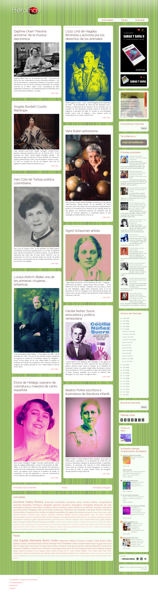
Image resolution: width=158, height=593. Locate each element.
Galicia (49, 546)
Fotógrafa (88, 504)
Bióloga (67, 515)
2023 (124, 326)
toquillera (64, 529)
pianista (57, 504)
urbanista (49, 517)
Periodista (60, 502)
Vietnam (16, 556)
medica (70, 507)
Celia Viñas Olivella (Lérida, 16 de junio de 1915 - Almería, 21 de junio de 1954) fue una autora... (134, 113)
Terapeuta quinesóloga (64, 527)
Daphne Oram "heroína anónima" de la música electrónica (30, 35)
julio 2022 (125, 345)
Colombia (31, 543)
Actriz (79, 502)
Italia (109, 540)
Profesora (37, 504)
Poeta (29, 502)
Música (55, 507)
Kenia (21, 553)
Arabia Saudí (97, 551)
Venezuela (34, 546)
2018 (124, 373)
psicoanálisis (50, 522)
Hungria (108, 548)
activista (17, 504)
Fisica (82, 519)
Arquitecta (48, 507)
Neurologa (57, 524)
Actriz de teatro (97, 515)
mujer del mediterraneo (130, 481)
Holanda (87, 543)
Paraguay (82, 548)
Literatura (28, 517)
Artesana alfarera (61, 522)
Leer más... (55, 93)
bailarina (40, 510)
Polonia (53, 543)
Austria (16, 543)
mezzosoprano (84, 515)
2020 (124, 367)
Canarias (78, 551)
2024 (124, 324)
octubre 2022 (126, 337)
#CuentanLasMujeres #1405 (137, 458)
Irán (104, 543)
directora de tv (32, 529)
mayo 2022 (125, 350)
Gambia (102, 553)
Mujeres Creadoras (48, 515)
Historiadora (38, 507)
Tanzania (82, 553)
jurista (35, 512)
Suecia (45, 543)
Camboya (35, 556)
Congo (97, 553)
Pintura (95, 512)
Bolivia (55, 546)
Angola (93, 553)
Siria (76, 553)
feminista (49, 502)
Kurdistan (92, 556)
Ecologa (22, 524)
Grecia (53, 548)
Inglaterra (22, 551)
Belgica (15, 551)
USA (15, 540)
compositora (105, 502)
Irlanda (33, 548)
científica (42, 512)
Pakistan (72, 553)
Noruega (42, 546)
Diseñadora (82, 510)
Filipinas (84, 551)
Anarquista (88, 512)
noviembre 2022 (127, 334)
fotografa (42, 522)
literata (43, 517)
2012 (124, 389)
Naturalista (36, 517)
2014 (124, 384)
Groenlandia (70, 556)
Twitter (12, 588)
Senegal (60, 551)
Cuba (74, 543)
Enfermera (107, 510)
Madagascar (104, 556)
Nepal (25, 553)
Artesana (108, 517)
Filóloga (56, 517)
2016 (124, 378)
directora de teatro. (86, 527)
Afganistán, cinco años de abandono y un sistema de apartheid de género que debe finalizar (134, 473)
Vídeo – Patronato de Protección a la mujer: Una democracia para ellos (133, 498)
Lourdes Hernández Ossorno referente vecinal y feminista (138, 157)
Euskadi (16, 553)
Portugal (20, 546)
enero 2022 (126, 361)
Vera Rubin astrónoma (81, 131)
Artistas (69, 522)
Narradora (60, 515)
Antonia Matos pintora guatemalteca (136, 249)
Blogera (108, 519)
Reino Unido (50, 540)
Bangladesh (23, 556)
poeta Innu (57, 529)
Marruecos (66, 548)
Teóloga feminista (31, 522)
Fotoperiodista (89, 519)
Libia (42, 553)
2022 (124, 329)
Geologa (27, 524)
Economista (79, 512)
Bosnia (29, 556)
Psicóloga (49, 510)
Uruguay (99, 543)
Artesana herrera (100, 524)
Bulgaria (42, 551)
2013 (124, 386)
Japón (27, 546)
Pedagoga (32, 510)
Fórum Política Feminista (130, 495)
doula (39, 529)
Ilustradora (106, 507)
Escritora (18, 502)
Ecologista (70, 512)
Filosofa (99, 510)
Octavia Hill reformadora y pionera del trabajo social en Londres (137, 280)
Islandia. (47, 553)
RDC (110, 556)
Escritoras (39, 527)
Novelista (27, 504)
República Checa (33, 551)
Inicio (64, 487)
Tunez (90, 551)
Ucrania (75, 548)
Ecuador (89, 540)
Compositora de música (96, 522)
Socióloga (63, 507)
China (39, 548)
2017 (124, 376)
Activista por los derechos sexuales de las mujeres (78, 524)
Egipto (59, 548)
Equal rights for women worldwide (134, 506)
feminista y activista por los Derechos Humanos (61, 519)
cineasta (29, 512)
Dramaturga (58, 510)
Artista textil (75, 517)
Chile (96, 540)
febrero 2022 (126, 359)
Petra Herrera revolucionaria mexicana (137, 235)
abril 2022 (125, 353)
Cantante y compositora (80, 522)
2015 (124, 381)
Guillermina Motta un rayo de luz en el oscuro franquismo (137, 221)
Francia (80, 540)
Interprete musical (48, 524)
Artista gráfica (100, 519)
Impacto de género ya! (130, 522)
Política (94, 502)
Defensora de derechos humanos (88, 507)
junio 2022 (125, 348)
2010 (124, 395)
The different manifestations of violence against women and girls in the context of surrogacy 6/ (138, 512)
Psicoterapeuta (65, 517)
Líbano (52, 553)
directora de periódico (20, 529)
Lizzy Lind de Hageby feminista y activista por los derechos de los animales (84, 35)
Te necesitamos (16, 582)
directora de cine (102, 504)
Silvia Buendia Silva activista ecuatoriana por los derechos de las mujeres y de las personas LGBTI (138, 174)
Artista (86, 502)
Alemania (35, 540)
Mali (57, 553)
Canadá (80, 543)
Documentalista (19, 517)
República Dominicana (102, 546)
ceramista (31, 515)
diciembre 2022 (127, 331)
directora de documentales (102, 527)
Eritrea (63, 556)
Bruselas (37, 553)
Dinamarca (17, 548)
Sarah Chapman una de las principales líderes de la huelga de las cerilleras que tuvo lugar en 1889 (137, 205)
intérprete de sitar (47, 529)
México (73, 540)
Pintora (38, 502)
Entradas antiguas (102, 487)
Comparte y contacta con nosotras (23, 579)
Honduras (63, 546)
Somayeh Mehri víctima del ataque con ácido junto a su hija (138, 189)
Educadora (77, 504)
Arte (75, 510)
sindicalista (68, 510)
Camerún (41, 556)
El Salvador (46, 548)
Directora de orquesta (88, 517)
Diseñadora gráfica (30, 519)
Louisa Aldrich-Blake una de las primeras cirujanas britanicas (34, 280)
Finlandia (66, 543)
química (25, 510)
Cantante (70, 502)
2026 (124, 318)
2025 (124, 321)
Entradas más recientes (24, 487)
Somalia (31, 553)
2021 (124, 365)
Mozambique (63, 553)
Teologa (22, 522)
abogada (47, 504)
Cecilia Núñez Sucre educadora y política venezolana (80, 314)
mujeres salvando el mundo (132, 455)
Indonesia (108, 553)
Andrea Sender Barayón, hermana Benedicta (137, 264)
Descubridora (18, 519)
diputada (41, 519)
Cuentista (108, 515)
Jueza (38, 515)
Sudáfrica (26, 548)
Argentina (64, 540)
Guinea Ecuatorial (80, 556)
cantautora (101, 517)
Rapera (15, 522)
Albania (87, 553)
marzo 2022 (126, 356)
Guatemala (88, 546)
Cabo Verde (107, 551)
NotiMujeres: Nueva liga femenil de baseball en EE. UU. (137, 484)
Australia (80, 546)
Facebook (13, 585)
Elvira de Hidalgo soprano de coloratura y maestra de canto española (35, 386)
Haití (87, 556)
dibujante (91, 510)
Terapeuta (52, 527)
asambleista (76, 527)
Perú (59, 543)
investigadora (18, 507)
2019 (124, 370)
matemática (60, 512)
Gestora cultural (36, 524)
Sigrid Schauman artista (82, 230)
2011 (124, 392)
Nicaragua (71, 546)
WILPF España (127, 470)
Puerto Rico (91, 548)
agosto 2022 (126, 342)
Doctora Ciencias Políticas (27, 527)
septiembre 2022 (127, 340)
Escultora (66, 504)
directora (74, 515)
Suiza (23, 543)
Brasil (103, 540)
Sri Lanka (70, 551)
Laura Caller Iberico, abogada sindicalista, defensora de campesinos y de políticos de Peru (138, 295)
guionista (17, 510)
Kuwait (98, 556)
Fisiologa (46, 527)
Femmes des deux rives (130, 538)
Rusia (39, 543)
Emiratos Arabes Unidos (53, 556)
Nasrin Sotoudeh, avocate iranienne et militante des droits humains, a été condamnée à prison (137, 542)
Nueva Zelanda (51, 551)
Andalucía (100, 548)
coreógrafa (50, 512)
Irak (65, 551)
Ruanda (15, 558)
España (23, 540)
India (93, 543)
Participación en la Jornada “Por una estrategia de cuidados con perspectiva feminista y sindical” (137, 528)
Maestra (28, 507)
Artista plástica (19, 512)
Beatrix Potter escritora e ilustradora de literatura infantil (87, 392)
